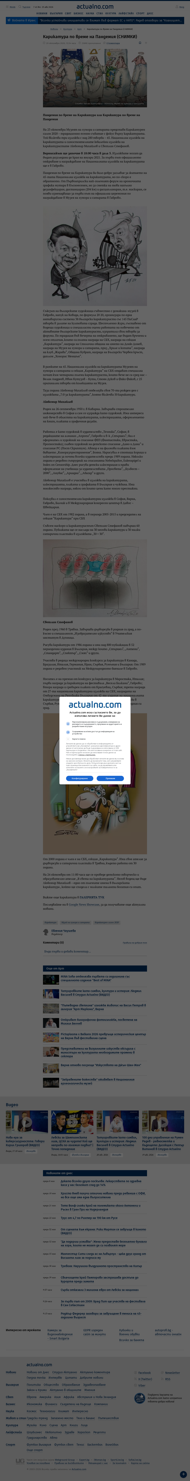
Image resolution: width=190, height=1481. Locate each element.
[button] (95, 739)
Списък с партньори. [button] (87, 755)
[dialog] (95, 740)
